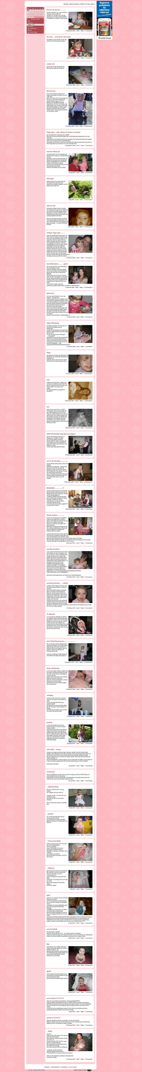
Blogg (71, 4)
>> (42, 19)
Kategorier (30, 22)
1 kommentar (89, 57)
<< (28, 19)
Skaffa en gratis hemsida (80, 1070)
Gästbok (82, 4)
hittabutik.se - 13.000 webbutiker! (52, 1067)
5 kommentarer (88, 126)
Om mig (87, 4)
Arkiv (29, 21)
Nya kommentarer (32, 28)
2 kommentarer (88, 199)
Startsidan (66, 4)
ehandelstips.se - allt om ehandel (69, 1067)
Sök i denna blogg (32, 32)
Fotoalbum (76, 4)
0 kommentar (89, 30)
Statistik (30, 30)
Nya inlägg (30, 26)
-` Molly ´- (30, 24)
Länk (78, 30)
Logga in (92, 4)
